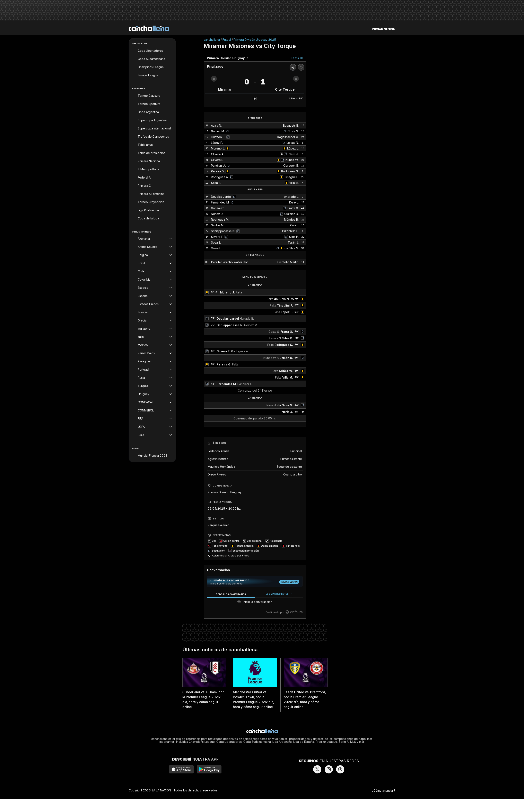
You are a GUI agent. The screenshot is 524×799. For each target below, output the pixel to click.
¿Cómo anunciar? (383, 790)
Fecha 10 (297, 58)
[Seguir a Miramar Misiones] (214, 79)
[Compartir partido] (293, 67)
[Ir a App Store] (181, 769)
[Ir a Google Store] (209, 769)
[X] (317, 769)
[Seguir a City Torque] (296, 79)
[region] (255, 603)
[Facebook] (340, 769)
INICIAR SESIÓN (383, 29)
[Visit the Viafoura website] (294, 612)
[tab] (231, 594)
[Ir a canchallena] (149, 28)
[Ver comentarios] (301, 67)
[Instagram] (329, 769)
